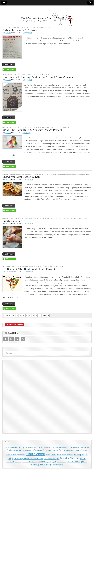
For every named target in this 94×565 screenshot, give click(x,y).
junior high (19, 458)
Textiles (35, 74)
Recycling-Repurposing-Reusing (14, 74)
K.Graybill (7, 33)
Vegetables (56, 464)
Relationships (61, 462)
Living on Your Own (70, 218)
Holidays (47, 454)
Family (19, 127)
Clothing (39, 447)
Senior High (77, 462)
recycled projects (50, 462)
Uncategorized (44, 27)
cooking (71, 447)
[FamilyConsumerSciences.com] (47, 15)
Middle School (70, 458)
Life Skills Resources (54, 218)
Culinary (5, 174)
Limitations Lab (12, 220)
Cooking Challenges (82, 447)
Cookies (64, 447)
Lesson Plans (37, 459)
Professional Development (29, 462)
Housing (53, 455)
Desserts (18, 450)
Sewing (29, 74)
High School (35, 454)
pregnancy (18, 462)
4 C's (3, 266)
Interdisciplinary (79, 455)
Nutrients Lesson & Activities (20, 29)
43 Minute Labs (11, 447)
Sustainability (34, 465)
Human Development (29, 127)
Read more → (9, 64)
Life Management (50, 459)
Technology (46, 464)
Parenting (54, 127)
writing (62, 464)
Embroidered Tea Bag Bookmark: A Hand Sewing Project (38, 76)
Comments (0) (27, 33)
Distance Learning (28, 450)
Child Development (9, 127)
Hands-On (79, 450)
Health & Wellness (23, 27)
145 (44, 315)
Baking (21, 447)
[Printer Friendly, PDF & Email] (9, 69)
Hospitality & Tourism (46, 174)
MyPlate (83, 459)
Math (58, 459)
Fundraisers (64, 450)
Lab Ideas (28, 459)
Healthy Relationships (18, 454)
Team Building (47, 266)
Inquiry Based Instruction (65, 454)
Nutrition (34, 27)
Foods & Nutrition (9, 27)
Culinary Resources (16, 174)
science (69, 462)
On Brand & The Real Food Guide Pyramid (29, 269)
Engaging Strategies (43, 450)
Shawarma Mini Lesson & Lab (21, 176)
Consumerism (56, 447)
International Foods (62, 174)
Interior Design (43, 127)
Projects (41, 462)
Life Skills (73, 174)
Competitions (46, 447)
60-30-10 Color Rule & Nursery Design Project (32, 129)
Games (71, 450)
